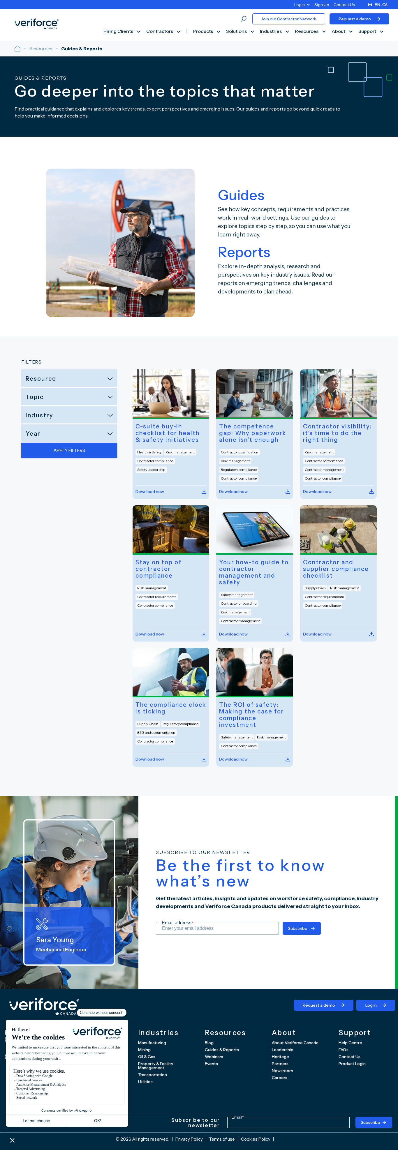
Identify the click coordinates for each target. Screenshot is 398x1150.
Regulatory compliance (239, 469)
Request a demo (355, 19)
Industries (271, 31)
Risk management (180, 452)
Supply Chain (315, 588)
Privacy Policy (189, 1139)
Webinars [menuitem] (214, 1057)
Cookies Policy (255, 1139)
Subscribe (297, 928)
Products (203, 31)
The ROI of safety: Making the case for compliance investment (251, 715)
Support (367, 31)
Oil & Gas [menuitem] (146, 1057)
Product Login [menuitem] (352, 1064)
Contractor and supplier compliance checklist (336, 569)
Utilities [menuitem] (145, 1082)
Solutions (237, 31)
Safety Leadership (151, 469)
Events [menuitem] (211, 1064)
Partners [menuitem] (280, 1064)
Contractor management (324, 469)
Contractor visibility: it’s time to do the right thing (337, 433)
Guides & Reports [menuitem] (222, 1050)
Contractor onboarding (239, 603)
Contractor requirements (156, 596)
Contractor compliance (155, 461)
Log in (371, 1005)
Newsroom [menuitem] (282, 1071)
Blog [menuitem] (209, 1043)
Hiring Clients (118, 31)
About (339, 31)
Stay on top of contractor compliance (158, 569)
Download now (149, 491)
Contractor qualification (239, 452)
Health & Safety (149, 452)
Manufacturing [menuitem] (152, 1043)
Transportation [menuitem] (152, 1075)
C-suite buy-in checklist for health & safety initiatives (167, 433)
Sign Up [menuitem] (321, 5)
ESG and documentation (156, 732)
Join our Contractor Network (288, 19)
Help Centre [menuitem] (350, 1043)
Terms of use (222, 1139)
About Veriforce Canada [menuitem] (295, 1043)
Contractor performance (324, 461)
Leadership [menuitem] (282, 1050)
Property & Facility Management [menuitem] (155, 1066)
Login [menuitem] (299, 5)
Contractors (160, 31)
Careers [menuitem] (279, 1078)
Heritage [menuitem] (280, 1057)
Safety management (237, 594)
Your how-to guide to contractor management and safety (254, 572)
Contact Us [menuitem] (344, 5)
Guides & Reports (81, 48)
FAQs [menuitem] (343, 1050)
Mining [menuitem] (144, 1050)
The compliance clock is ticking (170, 708)
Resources (307, 31)
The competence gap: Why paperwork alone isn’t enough (252, 433)
